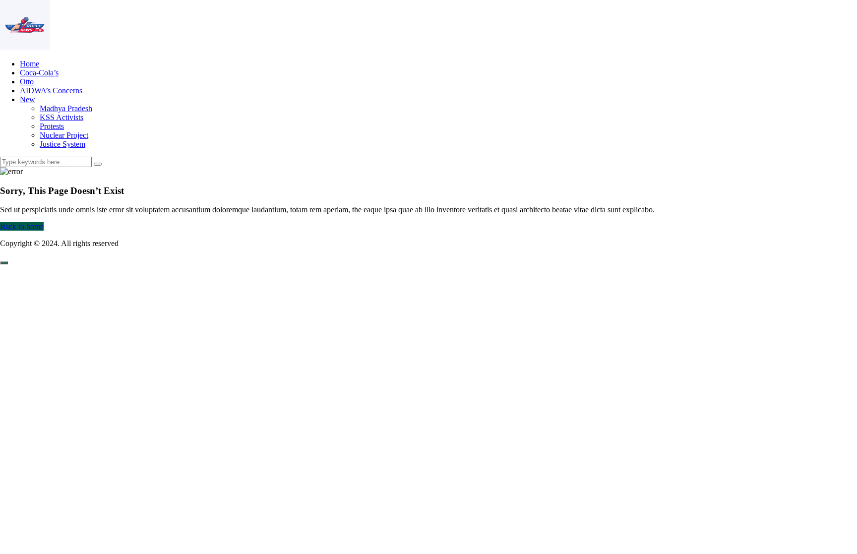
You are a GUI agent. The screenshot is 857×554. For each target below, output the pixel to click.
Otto (27, 81)
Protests (52, 126)
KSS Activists (61, 117)
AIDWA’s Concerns (51, 90)
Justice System (62, 144)
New (27, 99)
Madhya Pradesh (66, 108)
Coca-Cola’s (39, 72)
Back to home (22, 226)
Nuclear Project (64, 135)
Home (29, 64)
